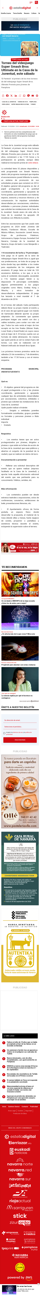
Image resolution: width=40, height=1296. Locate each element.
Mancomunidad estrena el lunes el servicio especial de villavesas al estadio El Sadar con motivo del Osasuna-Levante (18, 1089)
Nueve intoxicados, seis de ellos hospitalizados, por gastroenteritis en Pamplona (20, 1060)
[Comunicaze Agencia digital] (20, 1119)
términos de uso (18, 732)
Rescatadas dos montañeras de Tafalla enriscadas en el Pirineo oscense (20, 1075)
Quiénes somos (14, 1107)
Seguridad (28, 1111)
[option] (20, 8)
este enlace (33, 163)
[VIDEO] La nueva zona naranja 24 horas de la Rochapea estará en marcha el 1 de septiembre (20, 1068)
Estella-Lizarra (6, 13)
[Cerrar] (38, 1284)
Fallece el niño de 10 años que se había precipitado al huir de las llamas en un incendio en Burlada (20, 1044)
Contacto (25, 1107)
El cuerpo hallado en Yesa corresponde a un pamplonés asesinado (20, 1081)
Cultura (33, 13)
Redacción (5, 117)
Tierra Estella (17, 13)
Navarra (26, 13)
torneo (33, 104)
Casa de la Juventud (9, 102)
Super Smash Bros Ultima (20, 104)
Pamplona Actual (20, 59)
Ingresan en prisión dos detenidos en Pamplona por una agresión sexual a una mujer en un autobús (19, 1098)
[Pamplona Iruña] (29, 1248)
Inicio (4, 1107)
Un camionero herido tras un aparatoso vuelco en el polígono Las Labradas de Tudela (20, 1052)
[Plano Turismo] (29, 1241)
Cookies (20, 1111)
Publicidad (34, 1107)
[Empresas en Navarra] (10, 1233)
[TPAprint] (10, 1248)
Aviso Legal (12, 1111)
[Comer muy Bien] (10, 1241)
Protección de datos (20, 1113)
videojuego (6, 104)
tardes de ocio (23, 102)
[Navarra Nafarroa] (20, 1256)
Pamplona (33, 102)
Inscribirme (20, 740)
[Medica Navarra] (29, 1233)
